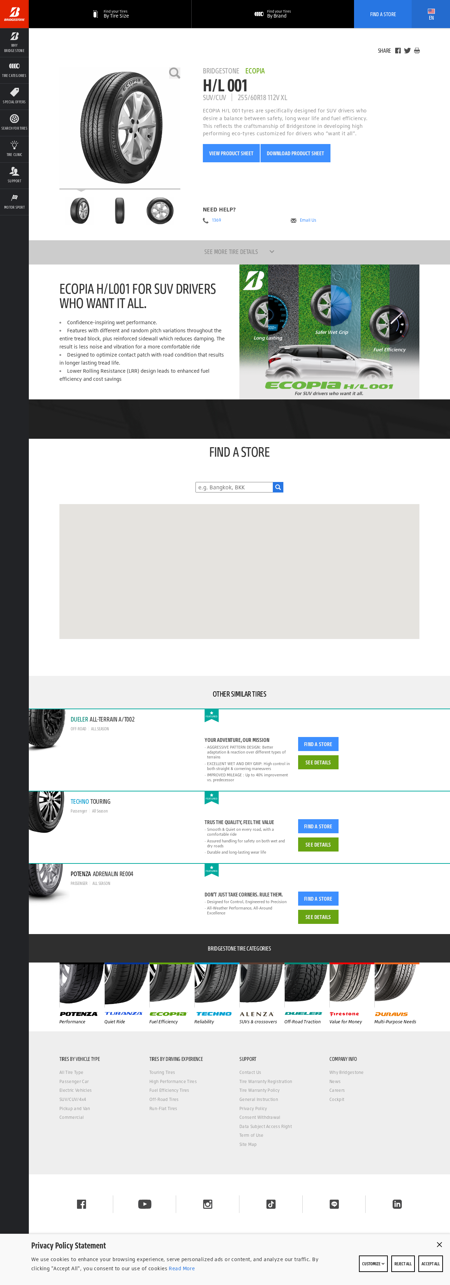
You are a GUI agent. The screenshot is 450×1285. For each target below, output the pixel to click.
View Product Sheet (231, 153)
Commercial (71, 1117)
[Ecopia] (171, 985)
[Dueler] (306, 985)
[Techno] (216, 985)
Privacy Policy (253, 1108)
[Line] (334, 1204)
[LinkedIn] (397, 1204)
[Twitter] (407, 50)
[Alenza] (261, 985)
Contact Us (250, 1072)
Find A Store (383, 14)
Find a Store (318, 744)
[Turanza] (126, 985)
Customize (371, 1263)
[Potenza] (81, 985)
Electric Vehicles (75, 1090)
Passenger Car (74, 1081)
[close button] (439, 1244)
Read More (181, 1268)
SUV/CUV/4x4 (72, 1099)
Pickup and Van (74, 1108)
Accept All (431, 1263)
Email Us (308, 220)
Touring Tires (162, 1072)
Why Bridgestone (346, 1072)
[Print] (417, 50)
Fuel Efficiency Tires (169, 1090)
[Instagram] (207, 1204)
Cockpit (336, 1099)
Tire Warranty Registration (265, 1081)
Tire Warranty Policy (259, 1090)
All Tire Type (71, 1072)
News (335, 1081)
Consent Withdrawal (260, 1117)
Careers (337, 1090)
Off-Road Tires (164, 1099)
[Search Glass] (278, 487)
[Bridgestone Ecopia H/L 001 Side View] (160, 211)
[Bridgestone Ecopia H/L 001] (119, 128)
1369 (216, 220)
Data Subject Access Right (265, 1126)
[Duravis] (396, 985)
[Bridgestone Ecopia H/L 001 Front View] (120, 211)
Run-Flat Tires (163, 1108)
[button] (14, 42)
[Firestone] (351, 985)
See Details (318, 762)
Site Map (248, 1144)
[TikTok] (271, 1204)
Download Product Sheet (295, 153)
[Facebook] (398, 50)
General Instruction (258, 1099)
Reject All (403, 1263)
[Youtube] (144, 1204)
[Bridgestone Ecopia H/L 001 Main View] (79, 211)
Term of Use (251, 1135)
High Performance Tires (173, 1081)
